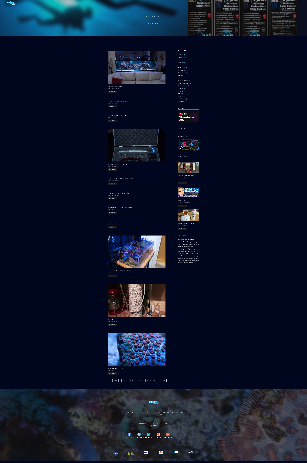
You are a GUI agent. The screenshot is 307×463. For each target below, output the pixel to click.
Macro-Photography (184, 83)
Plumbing (181, 101)
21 (148, 381)
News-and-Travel (183, 60)
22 (151, 381)
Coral (180, 65)
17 (133, 381)
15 (125, 381)
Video (180, 75)
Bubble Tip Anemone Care (117, 115)
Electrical (181, 93)
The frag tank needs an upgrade (120, 271)
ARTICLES (238, 3)
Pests (180, 96)
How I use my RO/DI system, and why (121, 207)
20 (144, 381)
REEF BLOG (271, 3)
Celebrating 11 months (116, 368)
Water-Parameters (184, 80)
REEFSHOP (221, 3)
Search (293, 3)
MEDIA (262, 3)
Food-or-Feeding (183, 98)
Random (181, 54)
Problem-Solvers (183, 86)
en (299, 3)
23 (155, 381)
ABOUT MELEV (280, 3)
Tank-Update (182, 67)
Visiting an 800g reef (116, 86)
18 (136, 381)
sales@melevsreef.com (153, 414)
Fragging (181, 91)
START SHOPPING (153, 23)
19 (140, 381)
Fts (180, 78)
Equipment (182, 57)
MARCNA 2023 (182, 200)
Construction (182, 73)
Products (181, 88)
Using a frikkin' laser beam (118, 164)
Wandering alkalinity (186, 223)
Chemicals (181, 70)
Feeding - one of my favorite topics (121, 178)
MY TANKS (230, 3)
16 (129, 381)
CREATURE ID (247, 3)
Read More (112, 91)
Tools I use (112, 222)
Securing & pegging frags (117, 101)
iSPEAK (256, 3)
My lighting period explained (118, 193)
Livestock (181, 62)
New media (111, 319)
